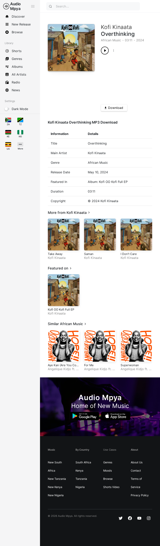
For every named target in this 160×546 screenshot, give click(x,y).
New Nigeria (56, 495)
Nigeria (80, 487)
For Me (89, 365)
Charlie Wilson (99, 371)
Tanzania (81, 478)
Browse (108, 478)
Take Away (55, 254)
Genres (107, 462)
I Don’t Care (129, 254)
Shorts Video (111, 487)
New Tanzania (57, 478)
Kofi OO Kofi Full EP (61, 309)
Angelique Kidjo (59, 369)
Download (115, 108)
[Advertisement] (124, 78)
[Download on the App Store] (115, 416)
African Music (111, 40)
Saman (88, 254)
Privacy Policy (140, 495)
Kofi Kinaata (116, 27)
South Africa (83, 462)
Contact (136, 470)
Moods (107, 470)
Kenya (79, 470)
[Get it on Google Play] (84, 416)
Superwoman (130, 365)
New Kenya (55, 487)
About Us (136, 462)
